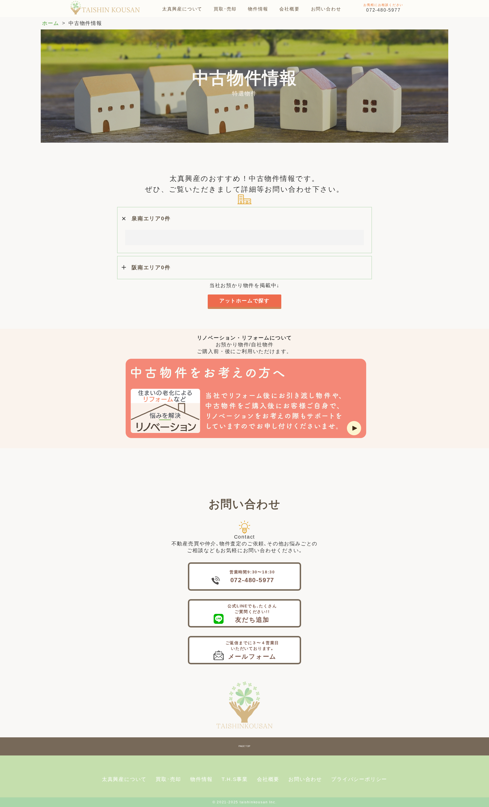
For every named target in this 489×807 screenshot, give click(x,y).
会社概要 (289, 9)
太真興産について (182, 9)
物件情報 (258, 9)
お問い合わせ (326, 9)
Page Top (244, 746)
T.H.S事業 (235, 779)
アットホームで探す (244, 301)
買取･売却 (225, 9)
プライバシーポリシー (359, 779)
